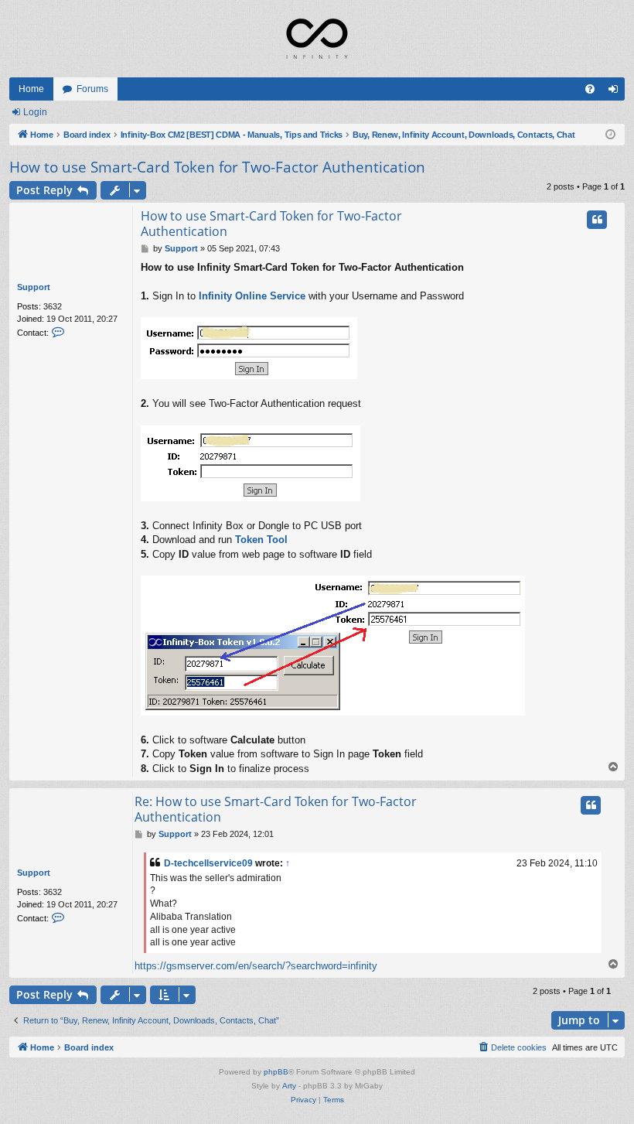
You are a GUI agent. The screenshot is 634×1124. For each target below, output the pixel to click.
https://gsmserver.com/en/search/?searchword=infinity (256, 966)
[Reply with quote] (597, 219)
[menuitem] (590, 89)
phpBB (276, 1072)
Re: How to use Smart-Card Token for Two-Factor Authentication (276, 809)
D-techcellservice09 (208, 863)
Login (35, 112)
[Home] (317, 38)
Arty (289, 1085)
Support (33, 287)
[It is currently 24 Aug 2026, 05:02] (610, 135)
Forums (92, 89)
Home (31, 89)
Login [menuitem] (616, 92)
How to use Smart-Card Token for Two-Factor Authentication (217, 167)
